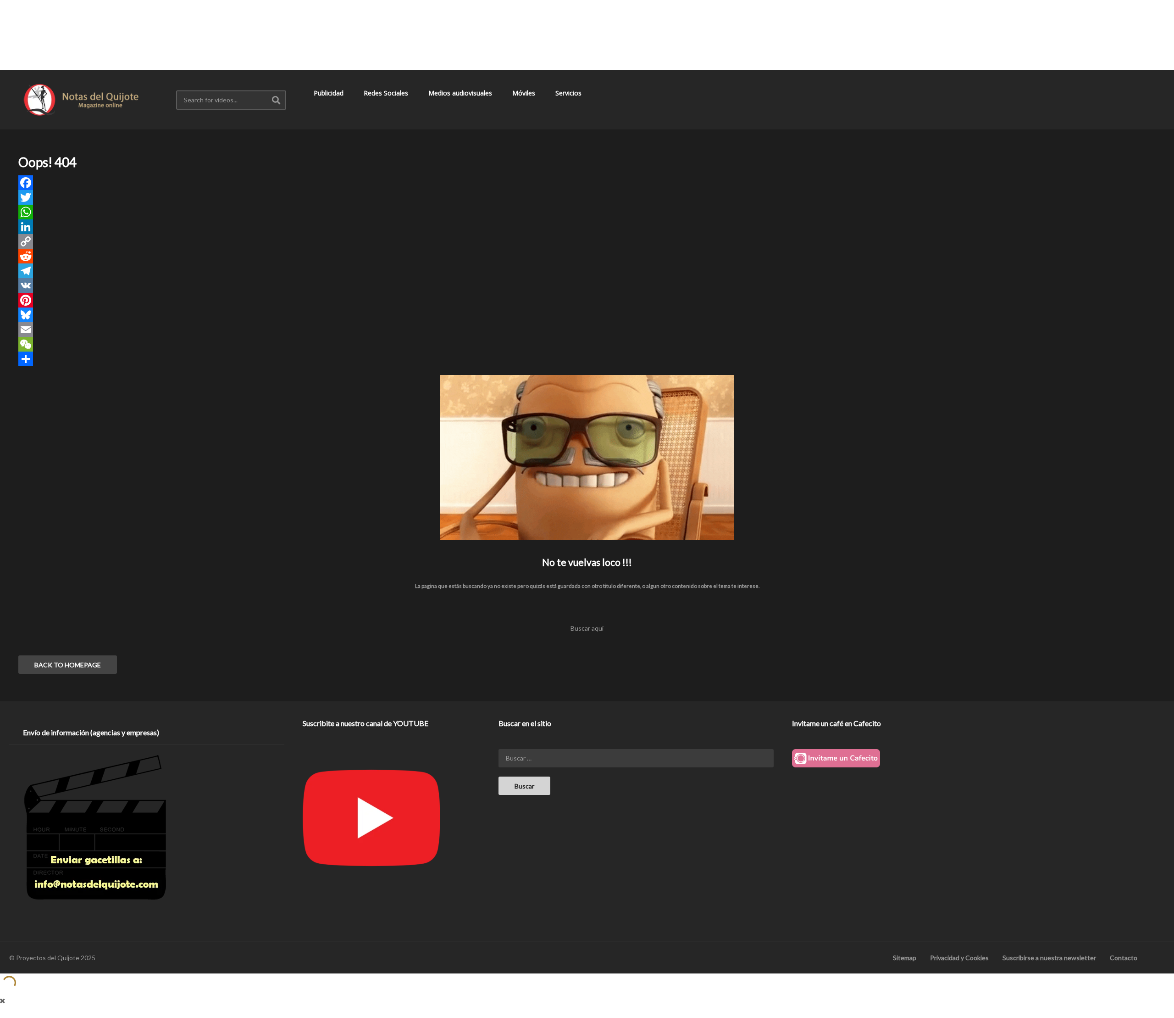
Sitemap (904, 958)
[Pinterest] (587, 300)
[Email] (587, 329)
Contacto (1123, 958)
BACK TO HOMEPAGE (67, 665)
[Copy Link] (587, 241)
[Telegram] (587, 270)
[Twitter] (587, 197)
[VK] (587, 285)
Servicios (569, 93)
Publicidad (329, 93)
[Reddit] (587, 256)
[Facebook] (587, 182)
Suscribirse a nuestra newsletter (1049, 958)
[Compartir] (587, 359)
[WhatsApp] (587, 212)
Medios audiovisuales (461, 93)
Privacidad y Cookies (959, 958)
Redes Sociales (387, 93)
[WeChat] (587, 344)
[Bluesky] (587, 315)
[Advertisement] (587, 34)
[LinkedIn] (587, 226)
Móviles (524, 93)
